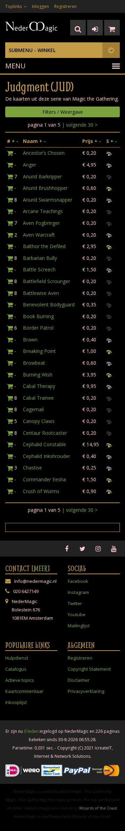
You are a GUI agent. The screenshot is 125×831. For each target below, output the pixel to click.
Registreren (65, 6)
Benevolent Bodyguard (49, 304)
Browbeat (34, 362)
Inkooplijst (16, 702)
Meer (41, 568)
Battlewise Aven (41, 293)
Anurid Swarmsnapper (47, 199)
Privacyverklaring (86, 691)
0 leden (31, 731)
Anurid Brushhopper (45, 188)
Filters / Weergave (62, 112)
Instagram (78, 592)
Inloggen (40, 6)
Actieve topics (19, 680)
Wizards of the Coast (98, 808)
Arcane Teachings (43, 211)
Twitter (75, 603)
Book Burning (38, 316)
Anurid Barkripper (42, 176)
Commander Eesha (44, 479)
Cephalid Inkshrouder (46, 456)
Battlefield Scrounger (46, 281)
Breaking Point (39, 351)
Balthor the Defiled (44, 246)
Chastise (32, 467)
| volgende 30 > (80, 124)
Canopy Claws (39, 421)
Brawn (30, 339)
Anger (29, 164)
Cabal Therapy (39, 386)
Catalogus (15, 669)
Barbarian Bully (40, 258)
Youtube (76, 614)
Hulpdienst (16, 658)
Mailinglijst (79, 625)
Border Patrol (38, 327)
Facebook (78, 581)
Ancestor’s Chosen (44, 153)
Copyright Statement (89, 669)
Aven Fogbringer (41, 223)
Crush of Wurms (41, 491)
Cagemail (33, 409)
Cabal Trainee (38, 398)
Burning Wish (37, 374)
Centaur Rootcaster (45, 433)
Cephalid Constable (44, 444)
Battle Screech (39, 269)
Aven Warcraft (39, 234)
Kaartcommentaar (24, 691)
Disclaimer (79, 680)
